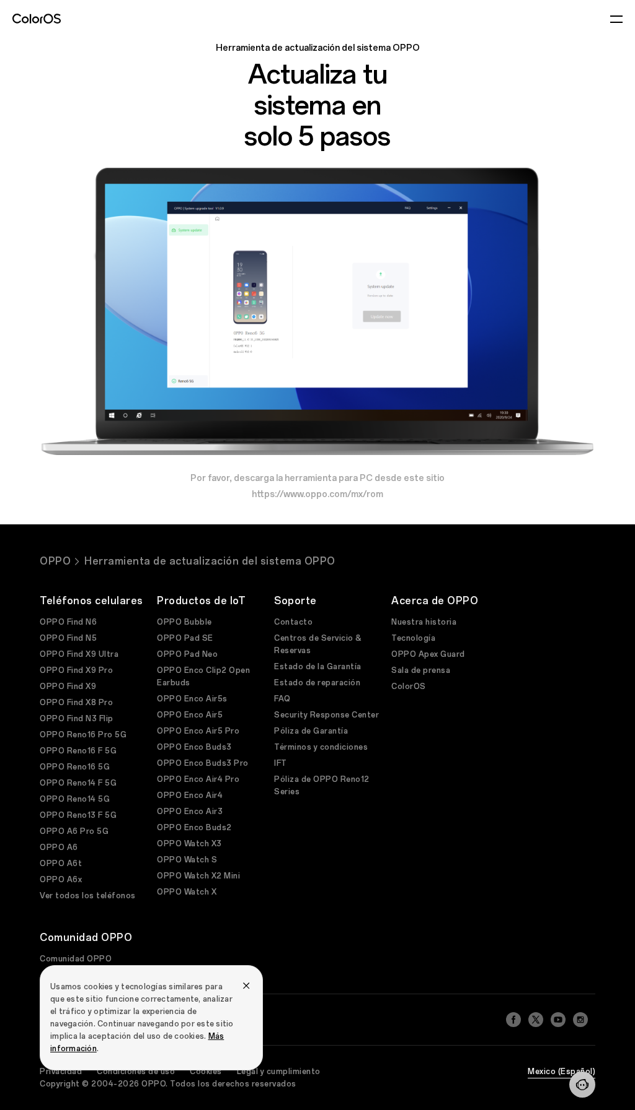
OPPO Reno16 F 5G (78, 751)
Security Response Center (326, 715)
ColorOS (408, 686)
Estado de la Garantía (318, 666)
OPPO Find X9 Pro (76, 670)
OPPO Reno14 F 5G (78, 783)
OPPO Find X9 (68, 686)
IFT (280, 763)
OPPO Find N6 (68, 622)
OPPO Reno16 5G (75, 767)
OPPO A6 (59, 847)
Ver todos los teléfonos (88, 895)
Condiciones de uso (136, 1071)
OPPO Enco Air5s (192, 699)
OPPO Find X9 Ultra (79, 654)
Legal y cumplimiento (279, 1071)
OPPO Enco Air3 (190, 811)
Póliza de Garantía (311, 731)
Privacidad (61, 1071)
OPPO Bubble (184, 622)
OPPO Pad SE (185, 638)
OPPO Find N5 (68, 638)
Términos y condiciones (321, 747)
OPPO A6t (61, 863)
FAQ (282, 699)
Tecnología (413, 638)
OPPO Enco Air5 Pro (198, 731)
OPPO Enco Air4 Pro (198, 779)
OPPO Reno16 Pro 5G (83, 735)
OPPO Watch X (186, 892)
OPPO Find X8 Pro (76, 702)
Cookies (206, 1071)
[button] (582, 1085)
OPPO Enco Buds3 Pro (203, 763)
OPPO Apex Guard (428, 654)
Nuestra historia (423, 622)
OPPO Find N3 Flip (76, 718)
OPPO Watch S (187, 860)
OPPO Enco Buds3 (194, 747)
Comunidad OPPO (76, 959)
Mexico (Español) (561, 1071)
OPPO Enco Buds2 (194, 827)
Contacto (293, 622)
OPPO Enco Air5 (190, 715)
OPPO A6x (61, 879)
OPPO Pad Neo (187, 654)
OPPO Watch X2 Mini (198, 876)
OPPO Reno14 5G (75, 799)
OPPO (55, 561)
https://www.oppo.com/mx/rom (317, 494)
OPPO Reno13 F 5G (78, 815)
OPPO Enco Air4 (190, 795)
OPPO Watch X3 (189, 843)
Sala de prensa (420, 670)
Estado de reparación (317, 683)
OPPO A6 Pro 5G (74, 831)
